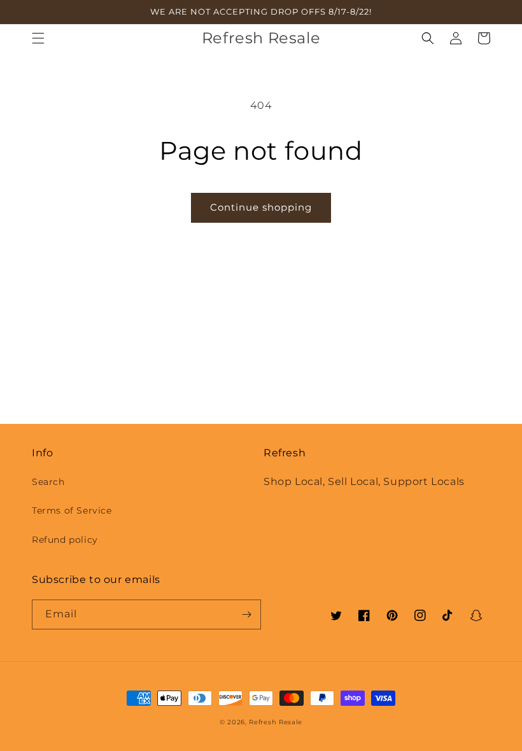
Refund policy (65, 539)
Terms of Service (72, 510)
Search (48, 482)
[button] (38, 38)
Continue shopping (261, 207)
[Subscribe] (246, 614)
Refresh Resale (275, 722)
